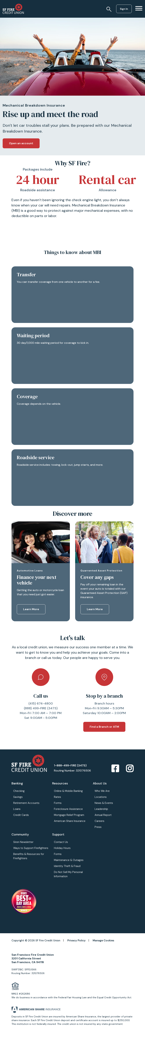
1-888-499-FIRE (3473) (70, 765)
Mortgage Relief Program (69, 815)
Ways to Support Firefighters (30, 848)
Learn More (31, 609)
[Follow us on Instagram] (130, 768)
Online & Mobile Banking (68, 791)
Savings (18, 797)
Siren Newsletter (23, 842)
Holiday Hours (62, 848)
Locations (101, 797)
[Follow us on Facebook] (115, 768)
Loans (17, 809)
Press (98, 827)
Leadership (101, 809)
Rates (57, 797)
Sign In (124, 8)
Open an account (21, 143)
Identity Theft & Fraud (67, 866)
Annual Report (103, 815)
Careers (99, 821)
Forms (58, 803)
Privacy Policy (76, 940)
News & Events (104, 803)
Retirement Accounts (26, 803)
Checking (19, 791)
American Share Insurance (69, 821)
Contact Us (61, 842)
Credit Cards (21, 815)
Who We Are (102, 791)
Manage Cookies (103, 940)
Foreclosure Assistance (68, 809)
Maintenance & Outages (68, 860)
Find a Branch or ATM (104, 727)
